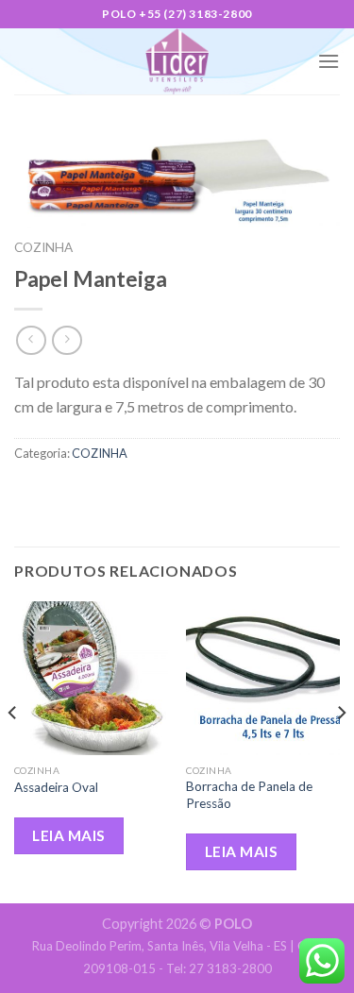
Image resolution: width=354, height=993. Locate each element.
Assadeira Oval (56, 787)
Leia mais (68, 835)
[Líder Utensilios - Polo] (177, 61)
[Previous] (13, 750)
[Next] (340, 750)
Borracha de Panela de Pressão (249, 795)
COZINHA (43, 247)
